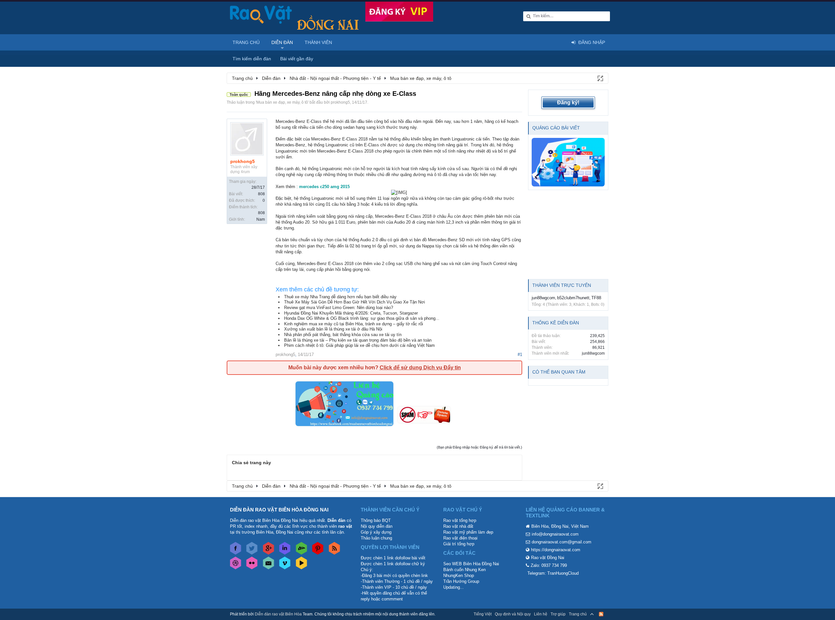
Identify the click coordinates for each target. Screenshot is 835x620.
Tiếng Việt (483, 614)
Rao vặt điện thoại (460, 538)
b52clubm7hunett (573, 297)
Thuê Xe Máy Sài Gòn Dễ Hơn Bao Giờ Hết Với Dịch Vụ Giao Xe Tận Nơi (354, 302)
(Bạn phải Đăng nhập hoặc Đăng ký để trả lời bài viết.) (479, 447)
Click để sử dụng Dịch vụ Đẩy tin (420, 367)
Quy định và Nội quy (513, 614)
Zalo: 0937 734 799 (549, 565)
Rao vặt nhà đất (458, 526)
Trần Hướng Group (461, 581)
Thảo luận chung (376, 538)
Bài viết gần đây (296, 58)
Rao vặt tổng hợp (459, 520)
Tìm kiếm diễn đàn (252, 58)
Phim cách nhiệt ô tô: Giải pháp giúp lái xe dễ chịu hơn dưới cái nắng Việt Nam (359, 345)
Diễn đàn (282, 42)
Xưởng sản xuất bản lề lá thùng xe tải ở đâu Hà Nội (333, 329)
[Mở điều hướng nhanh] (600, 78)
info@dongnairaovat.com (555, 534)
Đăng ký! (568, 102)
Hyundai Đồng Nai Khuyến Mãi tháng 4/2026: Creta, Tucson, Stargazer (351, 313)
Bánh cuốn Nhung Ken (464, 569)
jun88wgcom (543, 297)
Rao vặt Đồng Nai (547, 557)
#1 (520, 354)
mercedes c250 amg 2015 (324, 186)
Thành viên (318, 42)
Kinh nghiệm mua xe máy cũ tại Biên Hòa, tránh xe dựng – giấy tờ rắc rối (353, 323)
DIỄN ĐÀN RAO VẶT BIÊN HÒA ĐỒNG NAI (279, 509)
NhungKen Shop (458, 575)
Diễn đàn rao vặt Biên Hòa (278, 614)
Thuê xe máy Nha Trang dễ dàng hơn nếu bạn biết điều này (340, 296)
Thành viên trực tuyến (561, 285)
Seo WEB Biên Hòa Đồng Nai (471, 563)
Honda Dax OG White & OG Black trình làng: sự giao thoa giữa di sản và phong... (361, 318)
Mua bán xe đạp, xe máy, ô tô (282, 102)
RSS (601, 614)
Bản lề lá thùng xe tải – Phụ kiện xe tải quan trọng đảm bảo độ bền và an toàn (358, 340)
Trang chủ (246, 42)
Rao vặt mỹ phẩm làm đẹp (468, 532)
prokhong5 (340, 102)
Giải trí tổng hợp (458, 543)
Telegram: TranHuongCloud (553, 573)
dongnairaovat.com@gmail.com (561, 541)
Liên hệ (540, 614)
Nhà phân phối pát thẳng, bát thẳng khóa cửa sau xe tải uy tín (343, 334)
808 (261, 194)
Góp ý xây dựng (376, 532)
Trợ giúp (558, 614)
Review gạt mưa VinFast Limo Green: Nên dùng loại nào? (338, 307)
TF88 (596, 297)
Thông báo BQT (376, 520)
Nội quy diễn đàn (376, 526)
